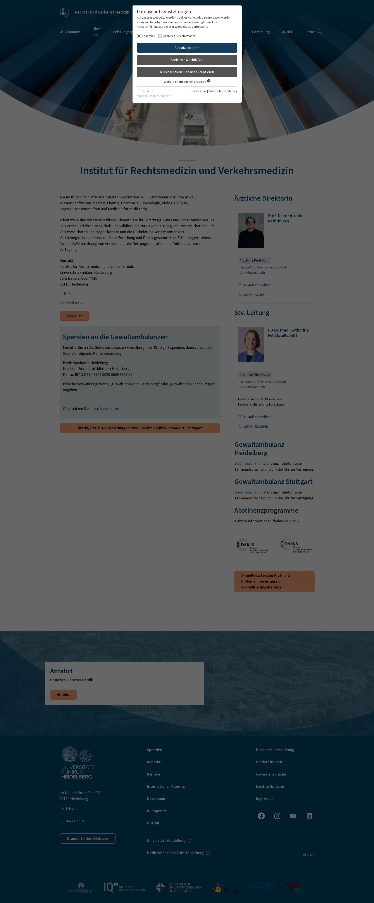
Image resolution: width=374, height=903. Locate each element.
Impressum (199, 91)
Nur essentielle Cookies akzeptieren (187, 72)
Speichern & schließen (187, 59)
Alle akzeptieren (187, 47)
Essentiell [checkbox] (148, 36)
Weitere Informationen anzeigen (185, 82)
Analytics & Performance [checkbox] (179, 36)
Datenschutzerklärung (223, 91)
